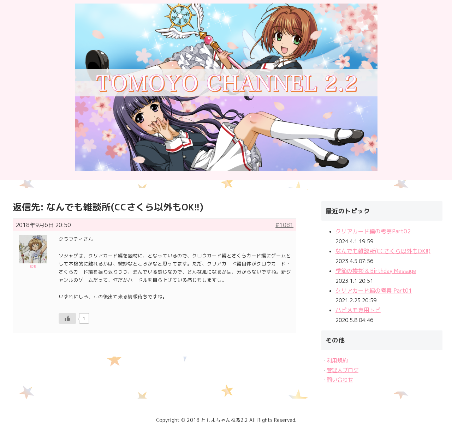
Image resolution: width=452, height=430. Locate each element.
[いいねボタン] (67, 318)
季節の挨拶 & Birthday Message (375, 271)
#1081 (284, 225)
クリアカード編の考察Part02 (373, 231)
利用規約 (337, 360)
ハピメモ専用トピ (358, 310)
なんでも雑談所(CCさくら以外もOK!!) (382, 251)
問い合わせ (340, 379)
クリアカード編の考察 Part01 (373, 290)
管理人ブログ (342, 370)
